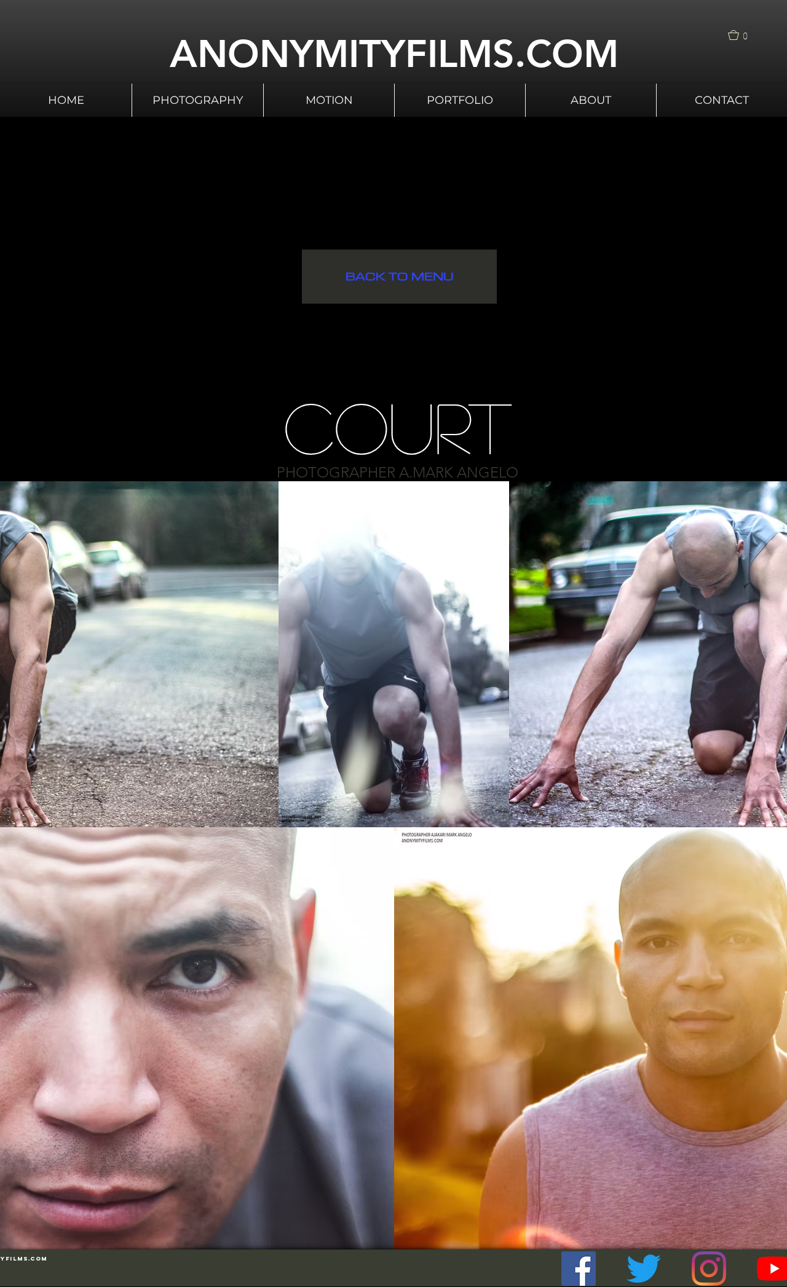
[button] (741, 35)
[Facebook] (578, 1268)
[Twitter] (644, 1268)
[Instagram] (709, 1268)
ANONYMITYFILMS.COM (394, 53)
